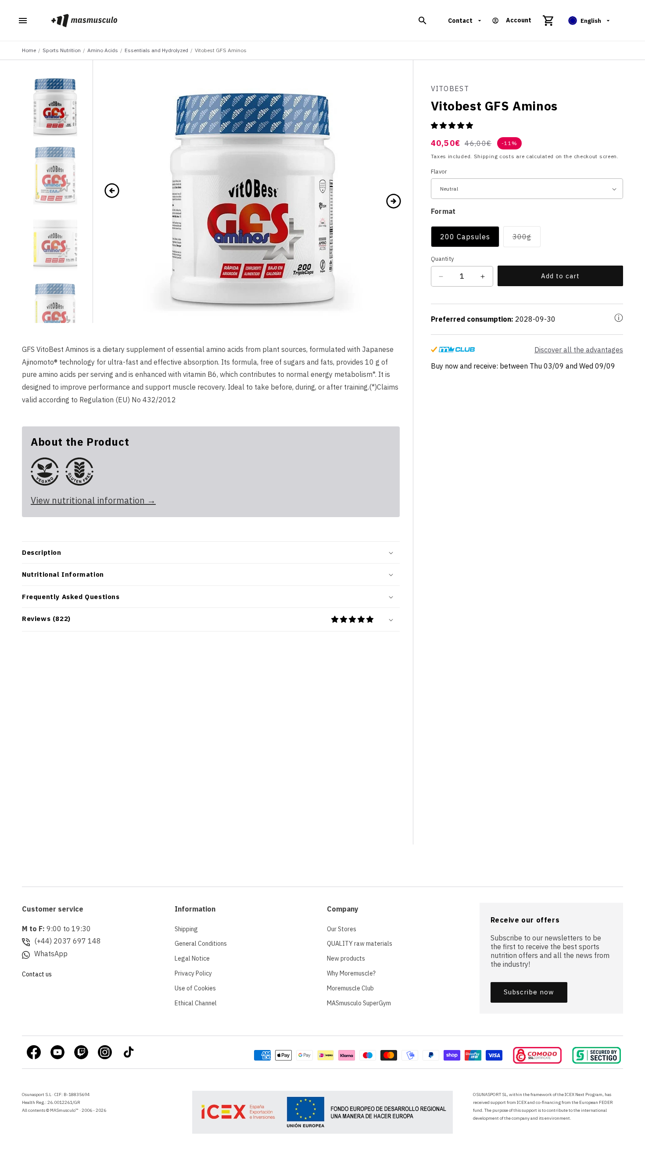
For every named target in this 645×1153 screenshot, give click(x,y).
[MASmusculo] (84, 20)
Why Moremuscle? (351, 973)
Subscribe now (529, 992)
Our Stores (341, 929)
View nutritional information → (93, 500)
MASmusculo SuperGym (359, 1003)
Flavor (439, 171)
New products (346, 958)
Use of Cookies (195, 988)
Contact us (37, 974)
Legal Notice (192, 958)
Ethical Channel (196, 1003)
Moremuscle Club (350, 988)
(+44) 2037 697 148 (67, 941)
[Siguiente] (393, 200)
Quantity (442, 259)
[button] (422, 20)
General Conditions (201, 943)
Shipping (186, 929)
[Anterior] (112, 191)
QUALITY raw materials (359, 943)
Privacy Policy (193, 973)
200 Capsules (465, 237)
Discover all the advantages (578, 350)
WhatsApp (51, 953)
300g (526, 240)
